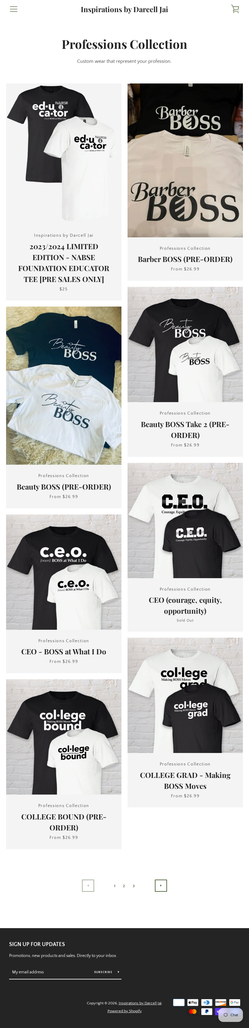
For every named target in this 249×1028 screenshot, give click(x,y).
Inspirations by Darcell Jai (124, 9)
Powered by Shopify (124, 1011)
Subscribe (104, 972)
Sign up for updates (37, 944)
